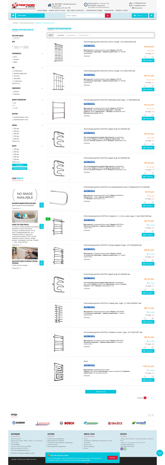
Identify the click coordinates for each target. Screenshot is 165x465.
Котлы (86, 438)
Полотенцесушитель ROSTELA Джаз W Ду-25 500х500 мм (107, 274)
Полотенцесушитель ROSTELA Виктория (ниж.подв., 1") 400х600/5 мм (112, 100)
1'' (14, 105)
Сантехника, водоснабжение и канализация (60, 442)
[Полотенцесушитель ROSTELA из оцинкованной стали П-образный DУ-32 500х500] (58, 197)
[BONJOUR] (43, 421)
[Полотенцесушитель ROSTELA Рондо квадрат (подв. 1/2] (58, 255)
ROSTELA (16, 38)
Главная (13, 15)
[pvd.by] (23, 5)
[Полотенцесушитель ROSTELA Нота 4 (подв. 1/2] (58, 52)
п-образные (18, 81)
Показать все (16, 83)
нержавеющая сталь (21, 117)
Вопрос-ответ (122, 10)
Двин (15, 62)
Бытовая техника (52, 444)
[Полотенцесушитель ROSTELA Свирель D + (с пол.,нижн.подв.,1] (58, 226)
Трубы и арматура (89, 446)
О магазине (42, 10)
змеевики (17, 78)
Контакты (109, 10)
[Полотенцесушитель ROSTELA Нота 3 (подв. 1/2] (58, 81)
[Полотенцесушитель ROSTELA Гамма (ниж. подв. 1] (58, 313)
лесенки (16, 76)
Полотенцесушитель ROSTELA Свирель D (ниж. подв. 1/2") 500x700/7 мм (113, 332)
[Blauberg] (18, 421)
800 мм (16, 139)
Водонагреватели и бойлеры (56, 440)
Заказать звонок (160, 453)
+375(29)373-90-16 (140, 5)
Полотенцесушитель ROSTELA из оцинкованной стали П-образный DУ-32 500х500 (117, 187)
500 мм (16, 131)
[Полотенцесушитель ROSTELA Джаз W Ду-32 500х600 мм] (58, 139)
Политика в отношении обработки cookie (22, 453)
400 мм (16, 128)
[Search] (108, 15)
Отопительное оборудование (56, 438)
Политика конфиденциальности (20, 450)
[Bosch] (67, 421)
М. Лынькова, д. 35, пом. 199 (61, 8)
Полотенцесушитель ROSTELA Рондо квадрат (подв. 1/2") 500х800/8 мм (113, 245)
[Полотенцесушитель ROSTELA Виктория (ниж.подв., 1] (58, 110)
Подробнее (87, 56)
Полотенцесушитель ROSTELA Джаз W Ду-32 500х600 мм (107, 129)
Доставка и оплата (75, 10)
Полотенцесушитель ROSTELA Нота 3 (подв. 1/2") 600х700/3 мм (109, 71)
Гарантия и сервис (94, 10)
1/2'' (15, 103)
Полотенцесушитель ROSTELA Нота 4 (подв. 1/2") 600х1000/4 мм (110, 42)
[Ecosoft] (139, 421)
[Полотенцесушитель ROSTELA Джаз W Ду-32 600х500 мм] (58, 168)
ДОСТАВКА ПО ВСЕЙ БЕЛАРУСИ (98, 7)
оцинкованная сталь (21, 119)
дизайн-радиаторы (20, 73)
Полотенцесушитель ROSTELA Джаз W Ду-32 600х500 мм (107, 158)
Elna (15, 57)
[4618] (58, 372)
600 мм (16, 133)
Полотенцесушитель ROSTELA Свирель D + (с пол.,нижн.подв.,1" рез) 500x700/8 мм (117, 216)
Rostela (16, 59)
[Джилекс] (91, 421)
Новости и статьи (57, 10)
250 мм (16, 149)
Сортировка (60, 35)
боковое (17, 94)
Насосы (86, 448)
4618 (86, 361)
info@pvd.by (138, 8)
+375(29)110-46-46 (140, 3)
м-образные (18, 71)
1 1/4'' (16, 108)
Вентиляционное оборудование (57, 446)
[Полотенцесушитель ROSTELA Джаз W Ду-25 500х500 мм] (58, 284)
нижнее (16, 91)
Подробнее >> (16, 208)
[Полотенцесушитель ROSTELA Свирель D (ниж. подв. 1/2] (58, 343)
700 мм (16, 136)
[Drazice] (115, 421)
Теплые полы (88, 444)
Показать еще (101, 391)
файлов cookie (86, 460)
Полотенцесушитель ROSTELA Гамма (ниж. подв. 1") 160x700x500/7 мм (112, 303)
